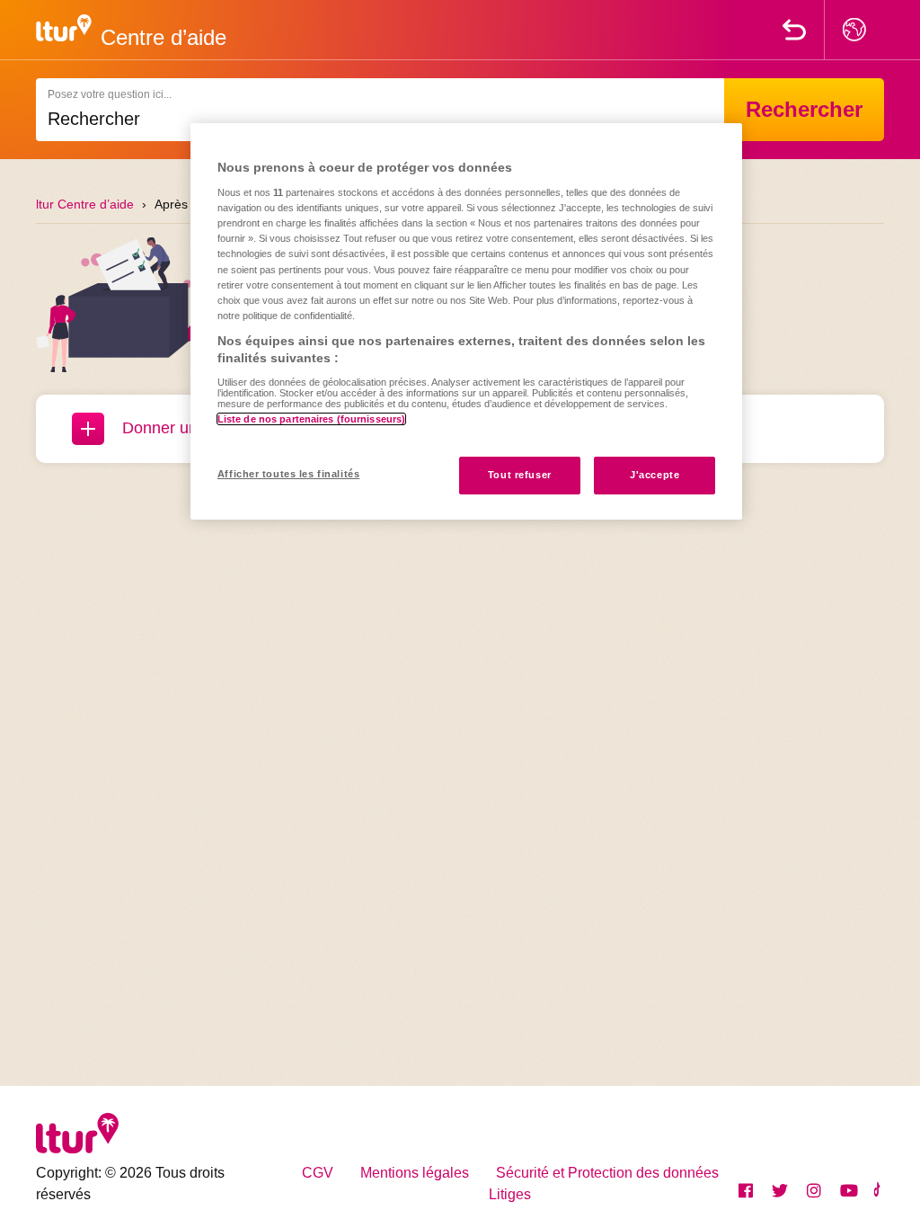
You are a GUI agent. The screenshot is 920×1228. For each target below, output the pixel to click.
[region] (466, 322)
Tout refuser (520, 474)
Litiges (510, 1194)
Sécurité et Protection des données (607, 1172)
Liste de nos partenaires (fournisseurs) (311, 419)
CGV (317, 1172)
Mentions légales (414, 1172)
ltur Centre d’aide (85, 204)
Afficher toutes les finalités (288, 473)
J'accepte (654, 474)
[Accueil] (64, 27)
